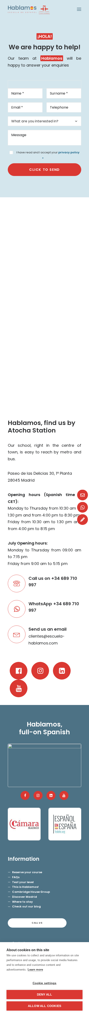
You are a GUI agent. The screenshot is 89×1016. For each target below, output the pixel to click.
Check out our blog (26, 906)
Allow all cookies (44, 1006)
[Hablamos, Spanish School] (29, 9)
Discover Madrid (24, 897)
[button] (79, 9)
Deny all (44, 994)
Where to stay (22, 902)
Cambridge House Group (31, 892)
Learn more (35, 969)
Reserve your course (27, 872)
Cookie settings (45, 983)
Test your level (23, 882)
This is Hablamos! (25, 887)
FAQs (15, 877)
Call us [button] (37, 922)
